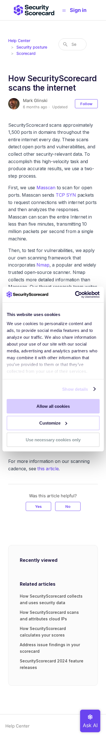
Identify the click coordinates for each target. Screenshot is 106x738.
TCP (60, 195)
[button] (81, 10)
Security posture (31, 47)
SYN (71, 195)
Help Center (19, 40)
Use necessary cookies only (53, 439)
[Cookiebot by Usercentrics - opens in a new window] (75, 294)
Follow (86, 103)
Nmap (42, 265)
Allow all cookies (53, 406)
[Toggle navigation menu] (64, 10)
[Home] (34, 10)
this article (48, 468)
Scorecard (26, 53)
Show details (75, 388)
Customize (49, 423)
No (67, 506)
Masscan (45, 187)
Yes (38, 506)
